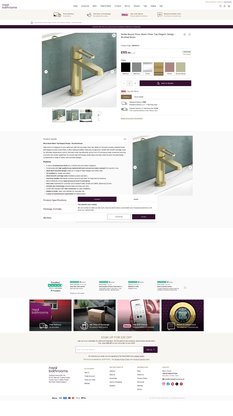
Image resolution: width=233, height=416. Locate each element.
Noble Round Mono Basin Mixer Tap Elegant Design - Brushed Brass (58, 22)
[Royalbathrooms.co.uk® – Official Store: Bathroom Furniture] (9, 6)
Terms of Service (139, 359)
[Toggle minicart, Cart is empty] (229, 6)
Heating (153, 6)
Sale (161, 6)
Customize (119, 217)
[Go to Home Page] (32, 22)
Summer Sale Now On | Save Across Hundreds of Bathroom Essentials (116, 27)
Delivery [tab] (126, 97)
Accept (143, 217)
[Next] (112, 71)
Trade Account (227, 2)
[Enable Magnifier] (114, 35)
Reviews (112, 386)
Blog (138, 371)
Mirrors (127, 6)
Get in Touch (166, 371)
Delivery (112, 371)
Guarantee (113, 378)
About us (140, 375)
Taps (145, 6)
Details (136, 199)
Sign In (86, 372)
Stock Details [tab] (138, 97)
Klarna (139, 389)
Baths (95, 6)
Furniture (118, 6)
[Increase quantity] (135, 83)
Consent (97, 199)
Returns (112, 375)
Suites (75, 6)
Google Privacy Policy (122, 359)
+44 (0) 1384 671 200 (169, 373)
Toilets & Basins (105, 6)
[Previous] (46, 71)
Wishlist (87, 383)
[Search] (220, 6)
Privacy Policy (142, 378)
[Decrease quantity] (124, 83)
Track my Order (89, 380)
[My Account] (224, 6)
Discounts (140, 382)
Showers (137, 6)
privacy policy (139, 356)
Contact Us (220, 2)
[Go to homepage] (59, 369)
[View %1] (58, 115)
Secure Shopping (116, 382)
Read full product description (132, 118)
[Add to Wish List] (189, 34)
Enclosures (85, 6)
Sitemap (140, 386)
